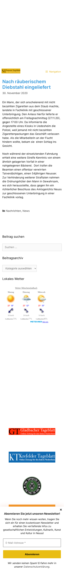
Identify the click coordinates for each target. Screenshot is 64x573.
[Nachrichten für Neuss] (11, 71)
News (26, 210)
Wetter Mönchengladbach (26, 288)
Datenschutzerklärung (36, 566)
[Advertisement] (32, 33)
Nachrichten (13, 210)
